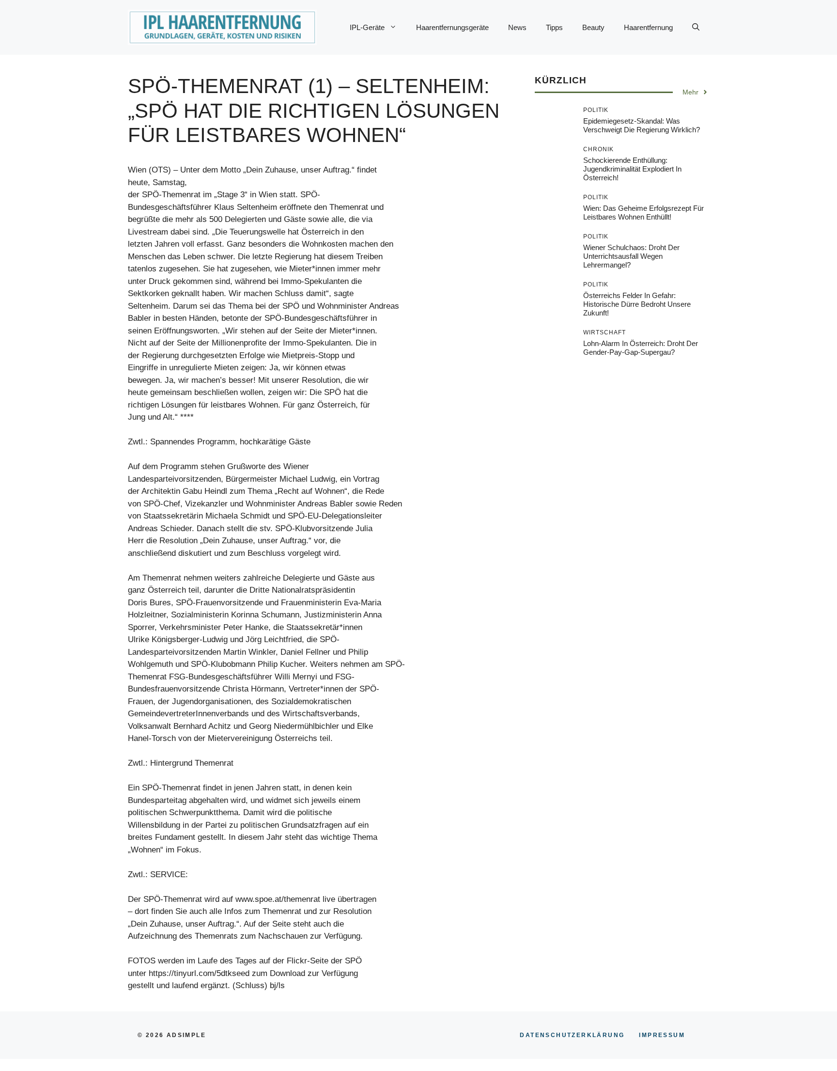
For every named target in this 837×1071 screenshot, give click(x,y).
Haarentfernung (648, 27)
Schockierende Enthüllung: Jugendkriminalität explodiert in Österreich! (632, 169)
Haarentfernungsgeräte (452, 27)
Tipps (554, 27)
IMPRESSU (662, 1035)
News (517, 27)
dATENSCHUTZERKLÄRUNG (572, 1035)
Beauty (593, 27)
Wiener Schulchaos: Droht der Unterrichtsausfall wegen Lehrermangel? (631, 256)
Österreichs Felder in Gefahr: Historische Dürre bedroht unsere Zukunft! (637, 304)
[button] (695, 27)
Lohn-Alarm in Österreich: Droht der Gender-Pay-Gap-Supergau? (640, 347)
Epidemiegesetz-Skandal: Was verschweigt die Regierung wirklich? (641, 125)
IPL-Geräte (367, 27)
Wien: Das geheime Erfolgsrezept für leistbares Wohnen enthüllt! (643, 212)
